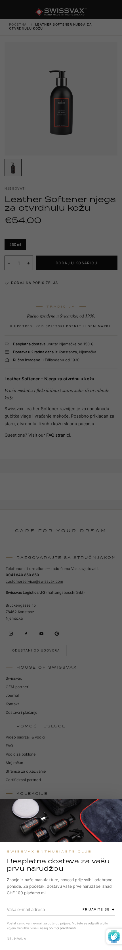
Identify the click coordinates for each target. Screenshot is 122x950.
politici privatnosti (62, 928)
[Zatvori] (112, 808)
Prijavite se (96, 909)
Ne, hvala (16, 939)
